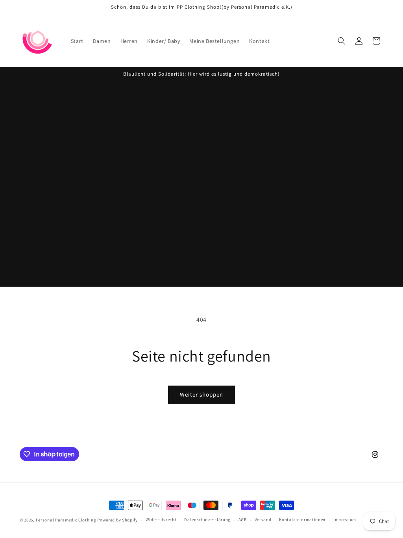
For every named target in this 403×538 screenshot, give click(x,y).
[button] (341, 41)
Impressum (344, 519)
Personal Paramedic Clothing (66, 520)
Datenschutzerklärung (207, 519)
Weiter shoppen (201, 394)
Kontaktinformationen (302, 519)
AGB (242, 519)
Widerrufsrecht (161, 519)
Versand (263, 519)
